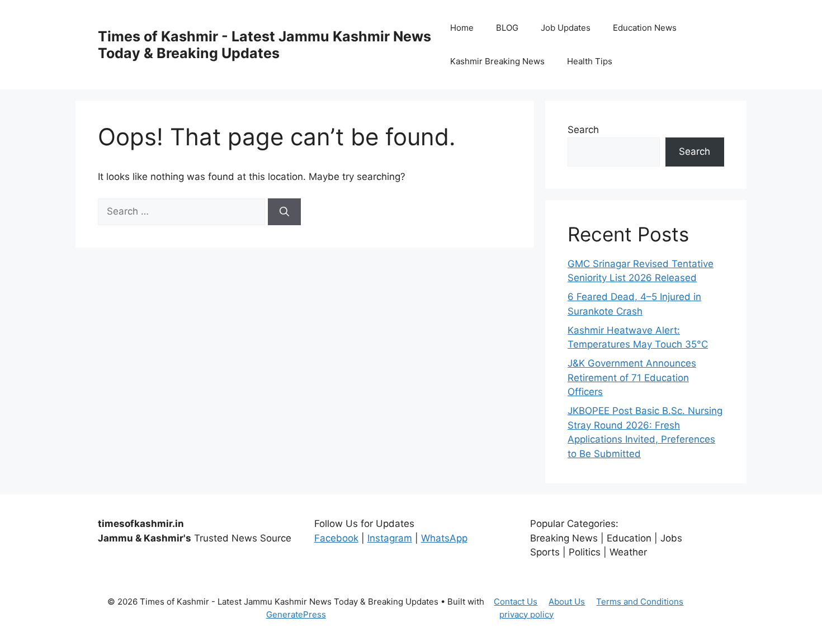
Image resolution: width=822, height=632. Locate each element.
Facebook (336, 538)
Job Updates (565, 27)
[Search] (284, 211)
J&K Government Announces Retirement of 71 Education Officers (632, 377)
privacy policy (526, 614)
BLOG (507, 27)
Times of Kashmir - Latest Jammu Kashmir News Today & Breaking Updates (264, 44)
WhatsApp (444, 538)
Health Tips (589, 61)
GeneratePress (296, 614)
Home (462, 27)
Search (583, 129)
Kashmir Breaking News (497, 61)
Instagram (389, 538)
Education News (645, 27)
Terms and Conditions (639, 601)
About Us (567, 601)
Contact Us (515, 601)
